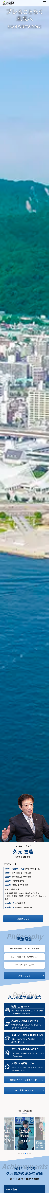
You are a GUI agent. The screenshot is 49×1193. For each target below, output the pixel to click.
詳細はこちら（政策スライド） (24, 1079)
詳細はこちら (23, 918)
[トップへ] (8, 3)
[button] (7, 1131)
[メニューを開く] (44, 3)
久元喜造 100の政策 (24, 1090)
